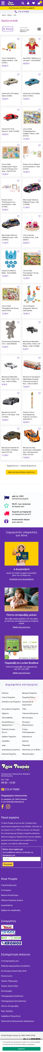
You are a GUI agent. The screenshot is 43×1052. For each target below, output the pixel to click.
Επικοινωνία (6, 976)
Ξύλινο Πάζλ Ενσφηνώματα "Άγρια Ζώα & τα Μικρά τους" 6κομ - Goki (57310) (10, 167)
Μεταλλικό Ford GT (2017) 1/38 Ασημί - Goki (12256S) (10, 414)
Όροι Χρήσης (7, 1011)
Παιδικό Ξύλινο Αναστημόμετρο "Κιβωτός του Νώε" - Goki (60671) (30, 415)
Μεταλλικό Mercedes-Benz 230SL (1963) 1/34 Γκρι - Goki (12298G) (10, 379)
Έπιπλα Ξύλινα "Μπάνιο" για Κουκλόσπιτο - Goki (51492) (31, 166)
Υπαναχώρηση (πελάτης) (12, 996)
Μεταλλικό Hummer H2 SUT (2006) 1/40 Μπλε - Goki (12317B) (10, 450)
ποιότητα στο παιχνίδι (20, 499)
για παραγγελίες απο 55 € (21, 514)
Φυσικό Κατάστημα (9, 895)
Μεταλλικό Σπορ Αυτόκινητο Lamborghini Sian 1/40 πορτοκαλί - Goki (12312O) (32, 451)
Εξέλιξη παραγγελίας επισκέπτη (15, 966)
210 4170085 (12, 789)
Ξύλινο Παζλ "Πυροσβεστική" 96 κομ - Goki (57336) (10, 308)
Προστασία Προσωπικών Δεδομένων (17, 1021)
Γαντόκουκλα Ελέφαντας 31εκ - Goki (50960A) (11, 343)
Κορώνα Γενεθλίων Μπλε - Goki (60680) (9, 272)
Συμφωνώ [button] (21, 1049)
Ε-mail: (3, 802)
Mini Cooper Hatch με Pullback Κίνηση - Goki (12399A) (10, 237)
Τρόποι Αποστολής (9, 986)
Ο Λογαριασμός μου (10, 961)
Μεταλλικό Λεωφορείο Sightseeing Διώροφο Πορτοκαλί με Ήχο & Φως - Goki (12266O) (31, 380)
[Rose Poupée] (10, 3)
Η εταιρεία (6, 890)
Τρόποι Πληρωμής (9, 981)
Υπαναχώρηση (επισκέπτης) (13, 1001)
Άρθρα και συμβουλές (11, 910)
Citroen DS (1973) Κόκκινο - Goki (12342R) (10, 130)
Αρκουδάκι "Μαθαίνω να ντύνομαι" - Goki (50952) (32, 59)
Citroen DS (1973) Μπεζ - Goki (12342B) (10, 95)
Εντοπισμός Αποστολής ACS (13, 971)
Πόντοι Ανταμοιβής (10, 1006)
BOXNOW (23, 8)
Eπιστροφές (6, 991)
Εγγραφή (8, 864)
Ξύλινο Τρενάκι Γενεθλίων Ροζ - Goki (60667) (30, 237)
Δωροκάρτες (7, 905)
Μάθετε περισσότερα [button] (28, 1044)
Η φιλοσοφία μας (9, 885)
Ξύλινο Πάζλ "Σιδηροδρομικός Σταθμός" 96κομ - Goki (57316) (31, 132)
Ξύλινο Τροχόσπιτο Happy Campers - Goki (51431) (10, 60)
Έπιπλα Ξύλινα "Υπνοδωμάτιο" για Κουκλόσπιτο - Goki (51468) (9, 203)
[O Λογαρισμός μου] (28, 3)
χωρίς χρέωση (17, 522)
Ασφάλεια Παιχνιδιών (11, 1016)
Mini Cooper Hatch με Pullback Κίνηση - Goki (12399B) (31, 202)
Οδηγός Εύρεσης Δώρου (12, 900)
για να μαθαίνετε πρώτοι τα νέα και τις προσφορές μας (18, 853)
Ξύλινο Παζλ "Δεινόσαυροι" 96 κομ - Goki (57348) (31, 273)
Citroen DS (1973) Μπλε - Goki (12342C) (32, 95)
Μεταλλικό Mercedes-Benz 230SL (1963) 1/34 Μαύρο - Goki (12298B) (31, 344)
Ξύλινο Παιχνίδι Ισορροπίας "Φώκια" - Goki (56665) (30, 308)
